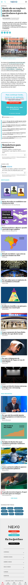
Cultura (11, 511)
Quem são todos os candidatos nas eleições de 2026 (14, 202)
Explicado (3, 304)
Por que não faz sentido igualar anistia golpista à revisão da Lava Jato (14, 416)
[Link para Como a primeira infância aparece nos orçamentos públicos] (14, 456)
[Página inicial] (14, 2)
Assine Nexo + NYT (14, 543)
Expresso (4, 121)
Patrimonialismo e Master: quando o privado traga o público (14, 228)
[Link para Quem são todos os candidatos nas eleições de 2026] (14, 190)
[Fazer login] (26, 2)
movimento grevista (11, 67)
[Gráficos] (8, 583)
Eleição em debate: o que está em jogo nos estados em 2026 (13, 254)
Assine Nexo (14, 531)
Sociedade (4, 511)
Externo (4, 132)
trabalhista (19, 69)
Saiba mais (11, 117)
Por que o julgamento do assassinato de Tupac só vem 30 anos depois (13, 360)
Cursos (6, 571)
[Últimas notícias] (19, 583)
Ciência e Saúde (19, 511)
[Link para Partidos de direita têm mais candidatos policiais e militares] (14, 431)
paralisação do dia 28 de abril (17, 62)
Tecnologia (5, 513)
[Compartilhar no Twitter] (5, 33)
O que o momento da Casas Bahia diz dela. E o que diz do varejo (13, 333)
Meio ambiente (19, 513)
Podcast (3, 225)
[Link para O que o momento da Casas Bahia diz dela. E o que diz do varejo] (14, 321)
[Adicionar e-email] (25, 155)
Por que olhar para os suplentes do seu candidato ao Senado (14, 280)
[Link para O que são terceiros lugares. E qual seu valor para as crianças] (14, 481)
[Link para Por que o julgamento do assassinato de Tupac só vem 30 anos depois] (14, 347)
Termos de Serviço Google (6, 158)
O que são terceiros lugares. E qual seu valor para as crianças (14, 492)
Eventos (6, 575)
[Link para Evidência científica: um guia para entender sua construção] (14, 295)
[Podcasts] (14, 583)
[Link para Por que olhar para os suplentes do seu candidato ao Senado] (14, 269)
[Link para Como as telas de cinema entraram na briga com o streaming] (14, 375)
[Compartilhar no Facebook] (2, 33)
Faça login (14, 535)
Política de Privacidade (21, 157)
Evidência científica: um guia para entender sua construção (14, 307)
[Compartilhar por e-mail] (7, 33)
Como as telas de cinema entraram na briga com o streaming (14, 387)
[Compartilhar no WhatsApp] (10, 33)
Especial (3, 199)
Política (4, 508)
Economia (10, 508)
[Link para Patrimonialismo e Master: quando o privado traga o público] (14, 216)
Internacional (18, 508)
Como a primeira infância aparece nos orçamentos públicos (14, 467)
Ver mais (14, 498)
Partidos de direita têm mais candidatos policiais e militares (13, 442)
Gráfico (4, 125)
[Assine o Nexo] (2, 583)
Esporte (12, 513)
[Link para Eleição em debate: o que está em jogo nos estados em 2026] (14, 243)
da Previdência (10, 69)
